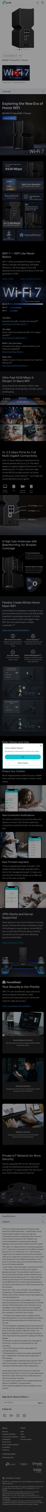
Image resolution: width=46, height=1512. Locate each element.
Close (41, 745)
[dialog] (23, 756)
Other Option (22, 763)
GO (23, 757)
